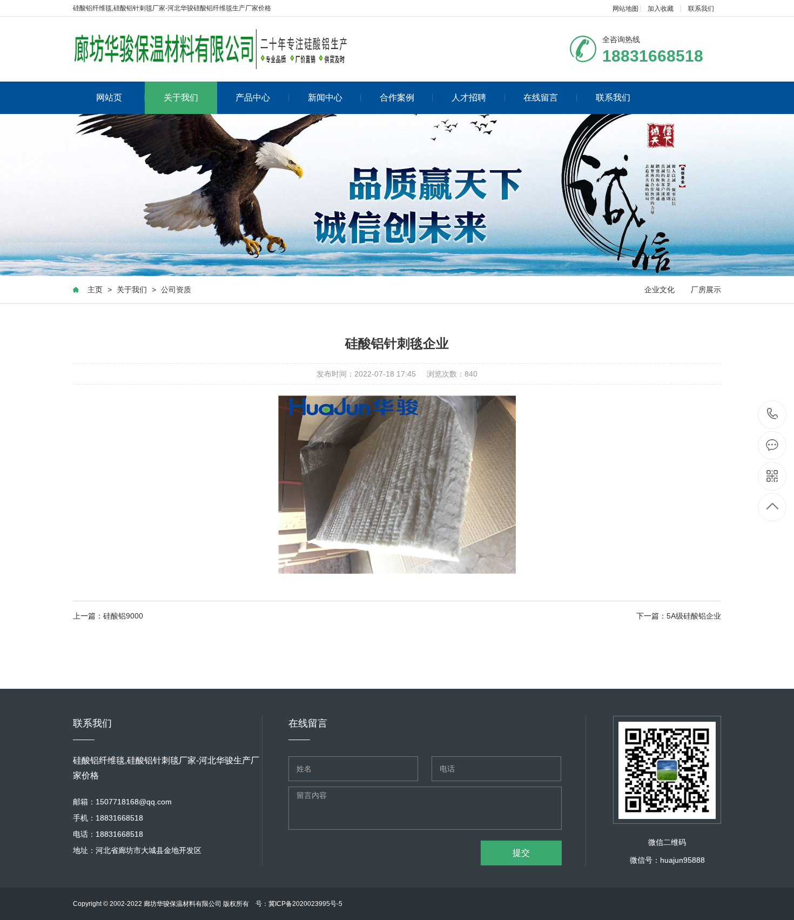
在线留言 (540, 97)
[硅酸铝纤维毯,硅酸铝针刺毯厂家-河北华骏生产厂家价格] (213, 49)
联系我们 (701, 8)
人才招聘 (469, 97)
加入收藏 (661, 8)
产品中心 (252, 97)
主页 (95, 289)
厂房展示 (706, 289)
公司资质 (176, 289)
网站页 (109, 97)
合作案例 (397, 97)
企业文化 (659, 289)
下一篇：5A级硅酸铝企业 (678, 616)
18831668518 (772, 414)
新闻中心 (325, 97)
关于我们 (181, 97)
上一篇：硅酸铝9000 (108, 616)
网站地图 (625, 8)
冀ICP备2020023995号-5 (305, 904)
